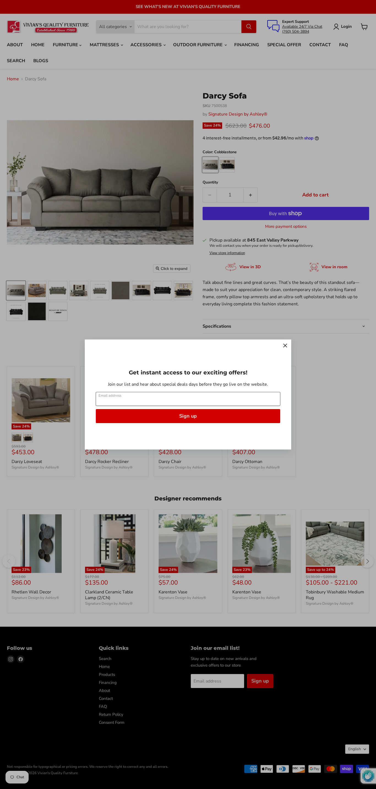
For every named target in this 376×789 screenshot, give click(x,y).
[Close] (285, 345)
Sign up (188, 416)
